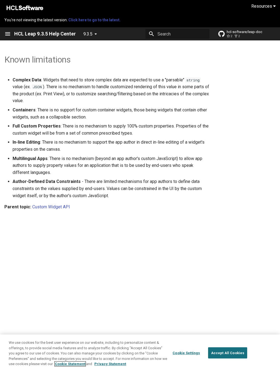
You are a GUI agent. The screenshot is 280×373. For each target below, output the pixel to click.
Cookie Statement (70, 364)
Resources (262, 6)
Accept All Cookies (227, 353)
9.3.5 (87, 34)
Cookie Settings (186, 353)
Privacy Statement (110, 364)
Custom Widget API (51, 206)
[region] (140, 353)
